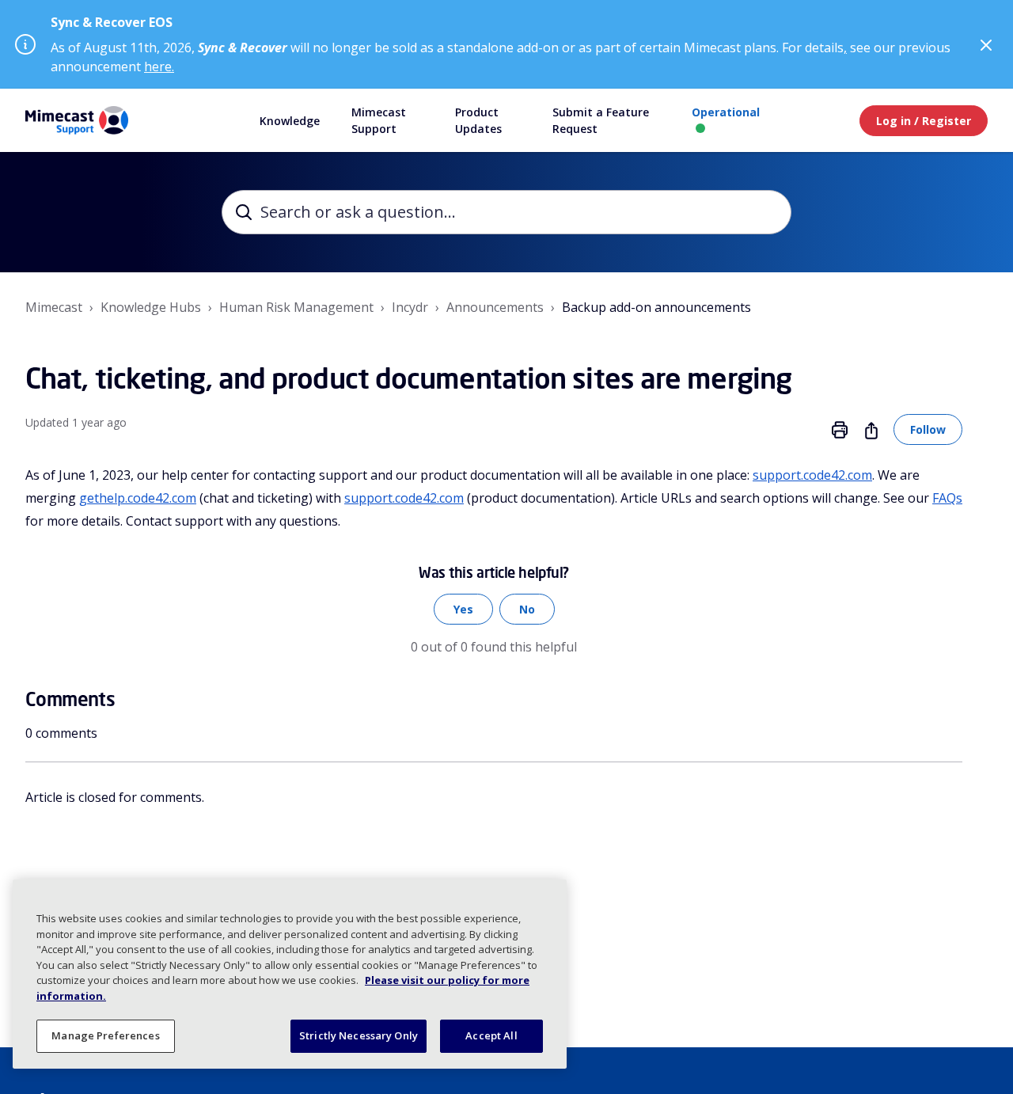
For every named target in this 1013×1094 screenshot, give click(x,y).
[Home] (76, 120)
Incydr (410, 307)
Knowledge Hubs (151, 307)
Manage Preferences (105, 1035)
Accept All (491, 1035)
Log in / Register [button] (923, 120)
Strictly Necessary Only (358, 1035)
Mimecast (53, 307)
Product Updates (478, 120)
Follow (928, 429)
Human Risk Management (296, 307)
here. (159, 66)
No (527, 609)
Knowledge (290, 120)
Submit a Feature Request (600, 120)
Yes (463, 609)
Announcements (495, 307)
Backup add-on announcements (656, 307)
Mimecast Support (378, 120)
